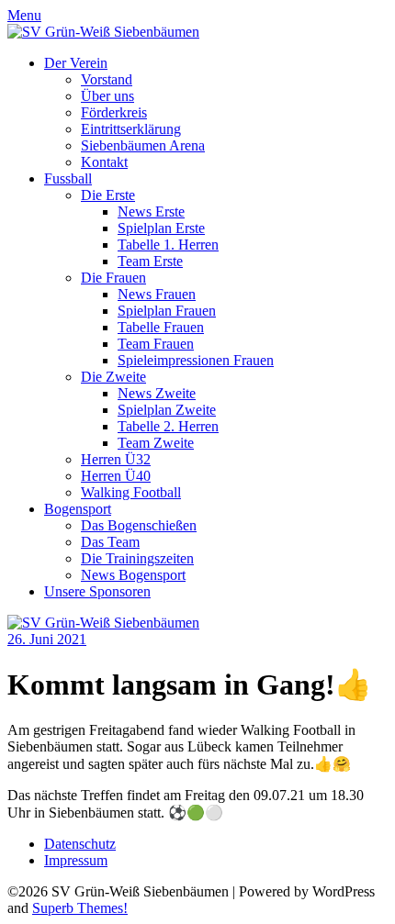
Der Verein (75, 63)
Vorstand (106, 79)
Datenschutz (80, 844)
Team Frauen (156, 343)
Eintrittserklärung (131, 129)
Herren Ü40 (116, 476)
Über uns (107, 96)
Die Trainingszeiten (137, 558)
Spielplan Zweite (167, 409)
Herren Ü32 (116, 459)
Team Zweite (156, 443)
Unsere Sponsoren (97, 591)
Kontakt (104, 162)
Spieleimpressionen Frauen (196, 360)
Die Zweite (113, 376)
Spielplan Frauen (167, 310)
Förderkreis (114, 112)
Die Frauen (113, 277)
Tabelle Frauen (161, 327)
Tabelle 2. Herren (168, 426)
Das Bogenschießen (139, 525)
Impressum (75, 860)
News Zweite (157, 393)
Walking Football (131, 492)
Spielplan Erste (161, 228)
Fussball (68, 178)
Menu (24, 15)
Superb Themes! (80, 908)
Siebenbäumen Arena (143, 145)
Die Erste (108, 195)
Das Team (110, 542)
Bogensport (77, 509)
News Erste (151, 211)
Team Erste (150, 261)
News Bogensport (133, 575)
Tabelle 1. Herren (168, 244)
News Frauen (157, 294)
